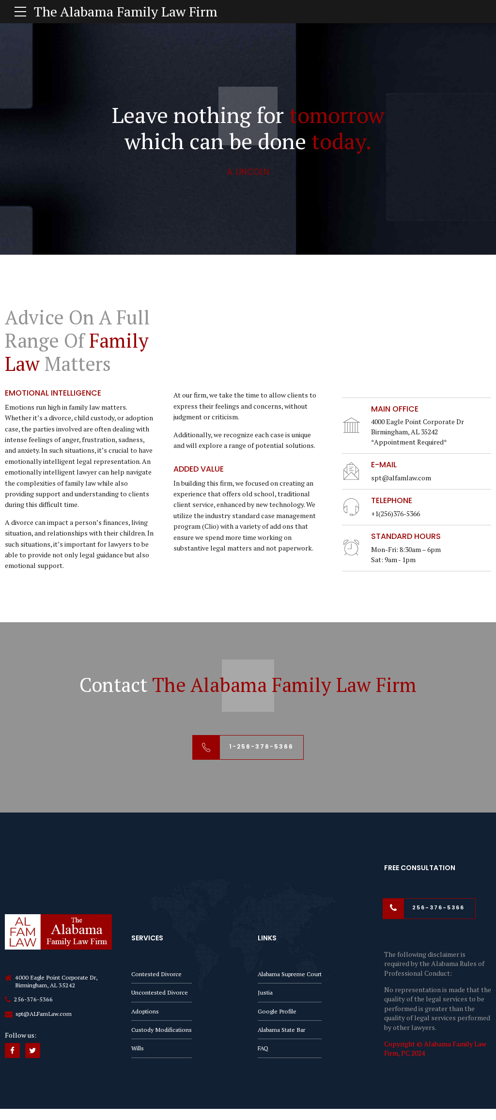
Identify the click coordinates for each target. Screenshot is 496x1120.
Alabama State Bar (281, 1030)
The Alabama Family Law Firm (125, 11)
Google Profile (277, 1011)
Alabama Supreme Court (290, 974)
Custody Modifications (161, 1030)
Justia (265, 992)
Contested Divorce (156, 974)
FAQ (263, 1048)
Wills (137, 1048)
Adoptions (145, 1011)
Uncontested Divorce (159, 992)
